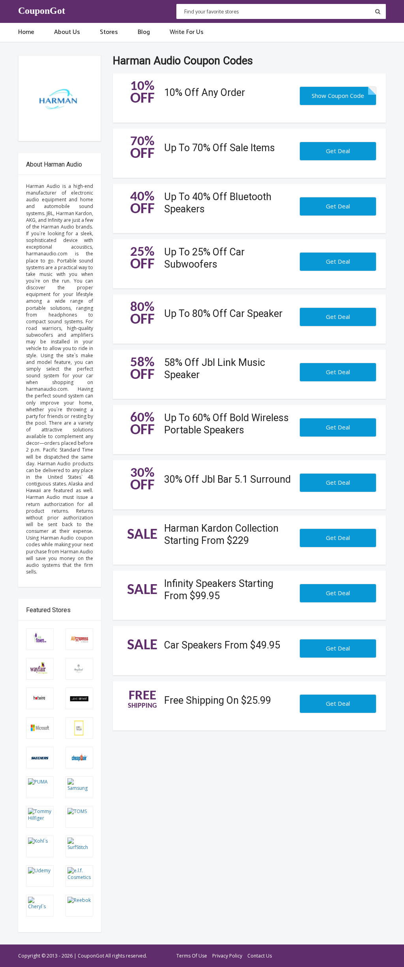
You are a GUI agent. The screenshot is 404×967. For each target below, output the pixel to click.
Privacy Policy (227, 955)
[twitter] (358, 957)
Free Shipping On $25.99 (217, 700)
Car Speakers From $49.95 (222, 644)
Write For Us (187, 32)
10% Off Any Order (204, 92)
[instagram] (381, 957)
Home (26, 32)
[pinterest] (369, 957)
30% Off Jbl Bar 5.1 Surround (227, 479)
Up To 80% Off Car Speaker (223, 313)
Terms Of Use (191, 955)
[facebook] (346, 957)
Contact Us (259, 955)
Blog (144, 32)
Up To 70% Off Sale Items (219, 147)
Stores (109, 32)
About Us (67, 32)
